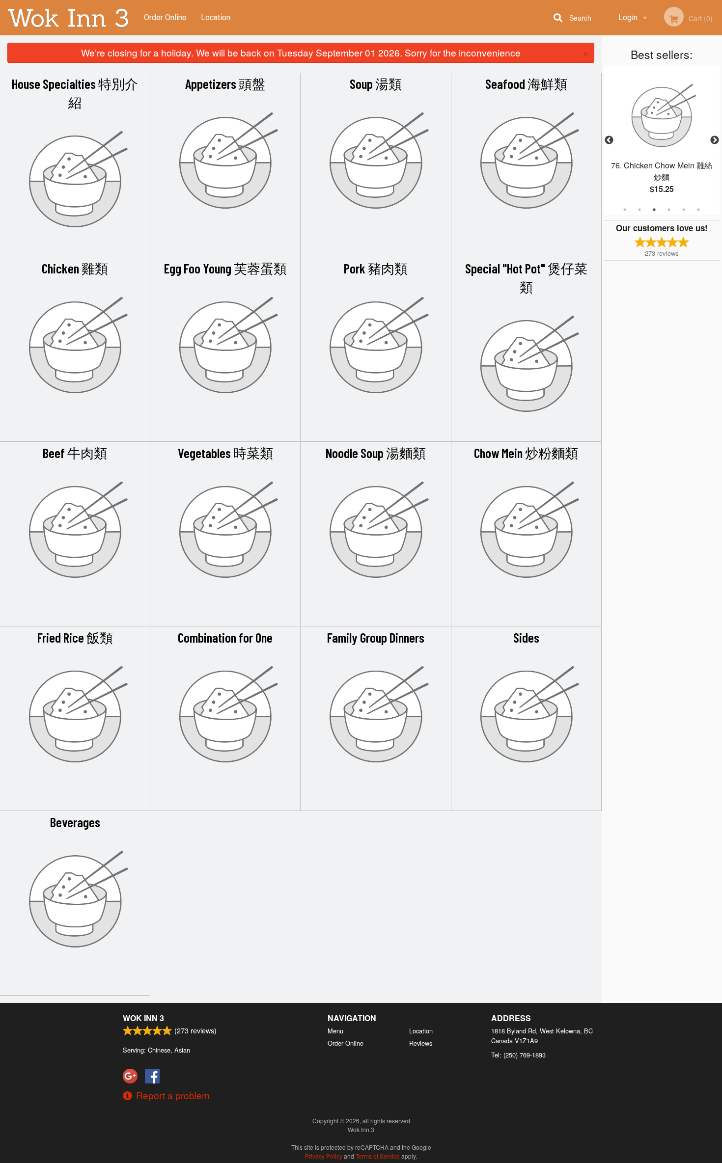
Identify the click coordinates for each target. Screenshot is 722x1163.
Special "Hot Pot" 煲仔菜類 (526, 277)
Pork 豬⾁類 (376, 268)
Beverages (75, 822)
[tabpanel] (662, 140)
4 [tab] (669, 210)
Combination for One (225, 637)
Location (215, 17)
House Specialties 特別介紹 (75, 93)
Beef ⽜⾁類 (75, 452)
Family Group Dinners (375, 637)
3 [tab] (654, 210)
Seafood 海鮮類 (526, 83)
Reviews (420, 1043)
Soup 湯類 (376, 83)
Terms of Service (378, 1156)
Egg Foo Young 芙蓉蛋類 (225, 268)
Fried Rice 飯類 (75, 637)
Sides (526, 637)
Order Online (165, 17)
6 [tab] (698, 210)
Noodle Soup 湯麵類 (376, 452)
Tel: (518, 1054)
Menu (335, 1030)
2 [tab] (639, 210)
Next (715, 140)
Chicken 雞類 (75, 268)
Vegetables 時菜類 (225, 452)
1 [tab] (625, 210)
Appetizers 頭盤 (225, 83)
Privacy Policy (323, 1156)
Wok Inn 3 (143, 1018)
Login (628, 17)
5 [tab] (684, 210)
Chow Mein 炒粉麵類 (526, 452)
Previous (609, 140)
